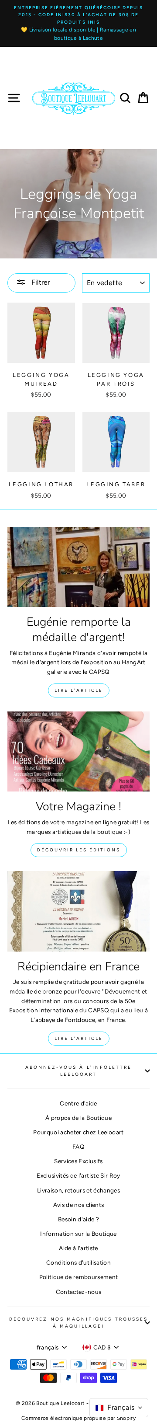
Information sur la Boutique (78, 1233)
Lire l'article (79, 690)
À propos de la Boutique (78, 1117)
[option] (78, 23)
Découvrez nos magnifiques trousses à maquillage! (78, 1322)
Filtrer (40, 282)
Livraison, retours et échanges (78, 1190)
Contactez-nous (79, 1291)
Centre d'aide (78, 1103)
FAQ (78, 1146)
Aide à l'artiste (78, 1248)
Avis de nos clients (78, 1204)
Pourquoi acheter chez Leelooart (78, 1132)
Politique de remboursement (78, 1276)
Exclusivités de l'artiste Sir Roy (78, 1175)
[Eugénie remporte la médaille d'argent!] (78, 567)
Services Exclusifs (78, 1161)
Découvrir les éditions (78, 850)
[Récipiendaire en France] (78, 911)
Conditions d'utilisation (78, 1262)
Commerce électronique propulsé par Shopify (78, 1418)
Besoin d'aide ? (78, 1219)
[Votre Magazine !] (78, 751)
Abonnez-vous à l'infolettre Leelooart (78, 1070)
